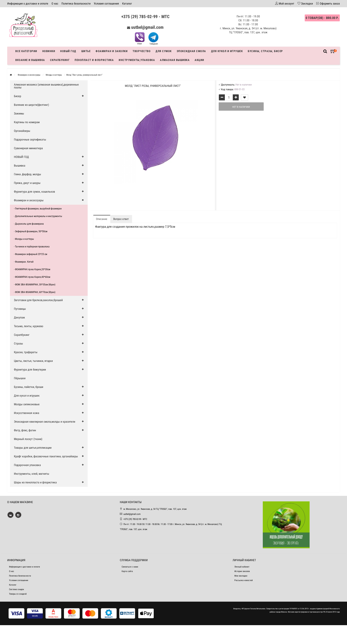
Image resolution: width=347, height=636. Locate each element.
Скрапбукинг (60, 60)
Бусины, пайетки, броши (28, 387)
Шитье (86, 51)
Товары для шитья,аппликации (33, 447)
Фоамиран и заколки (112, 51)
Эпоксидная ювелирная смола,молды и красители (44, 421)
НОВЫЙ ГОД (21, 157)
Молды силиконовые (27, 404)
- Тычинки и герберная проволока (32, 246)
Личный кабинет (241, 566)
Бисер (17, 96)
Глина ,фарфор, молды (27, 174)
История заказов (242, 571)
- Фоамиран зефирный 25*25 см (30, 254)
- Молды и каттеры (24, 238)
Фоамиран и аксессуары (29, 200)
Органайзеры (22, 131)
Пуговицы (20, 308)
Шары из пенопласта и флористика (35, 482)
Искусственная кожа (26, 413)
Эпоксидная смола (191, 51)
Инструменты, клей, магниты (31, 473)
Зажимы (19, 113)
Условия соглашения (106, 3)
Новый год (68, 51)
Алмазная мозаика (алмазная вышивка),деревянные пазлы (46, 86)
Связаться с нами (130, 566)
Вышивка (19, 165)
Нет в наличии (241, 106)
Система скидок (16, 589)
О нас (55, 3)
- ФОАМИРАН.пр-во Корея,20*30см (32, 269)
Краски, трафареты (25, 352)
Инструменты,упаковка (137, 60)
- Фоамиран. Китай (23, 261)
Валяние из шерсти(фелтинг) (31, 105)
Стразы (18, 343)
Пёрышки (19, 378)
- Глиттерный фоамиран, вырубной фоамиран (38, 208)
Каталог (127, 3)
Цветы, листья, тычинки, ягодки (33, 361)
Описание (101, 219)
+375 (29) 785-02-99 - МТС (145, 16)
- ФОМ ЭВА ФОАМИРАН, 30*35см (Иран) (34, 284)
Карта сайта (127, 571)
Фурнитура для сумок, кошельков (34, 191)
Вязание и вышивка (30, 60)
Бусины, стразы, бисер (265, 51)
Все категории (26, 51)
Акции (199, 60)
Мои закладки (240, 576)
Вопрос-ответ (121, 219)
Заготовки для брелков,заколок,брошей (38, 300)
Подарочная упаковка (27, 465)
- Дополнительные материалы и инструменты (38, 216)
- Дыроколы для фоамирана (29, 223)
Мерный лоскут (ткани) (28, 439)
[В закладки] (244, 97)
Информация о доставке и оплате (27, 3)
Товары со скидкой (18, 594)
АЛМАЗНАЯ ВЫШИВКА (175, 60)
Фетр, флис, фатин (25, 430)
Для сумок (164, 51)
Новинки (48, 51)
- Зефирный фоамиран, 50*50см (30, 231)
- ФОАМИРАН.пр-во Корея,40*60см (32, 276)
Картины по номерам (27, 122)
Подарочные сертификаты (30, 139)
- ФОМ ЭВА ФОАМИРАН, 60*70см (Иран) (34, 292)
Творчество (142, 51)
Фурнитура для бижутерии (30, 369)
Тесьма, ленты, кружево (28, 326)
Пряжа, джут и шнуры (27, 183)
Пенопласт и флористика (94, 60)
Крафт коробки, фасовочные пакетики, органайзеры (46, 456)
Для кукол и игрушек (227, 51)
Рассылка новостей (243, 580)
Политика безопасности (76, 3)
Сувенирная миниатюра (28, 148)
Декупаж (19, 317)
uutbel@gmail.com (147, 27)
